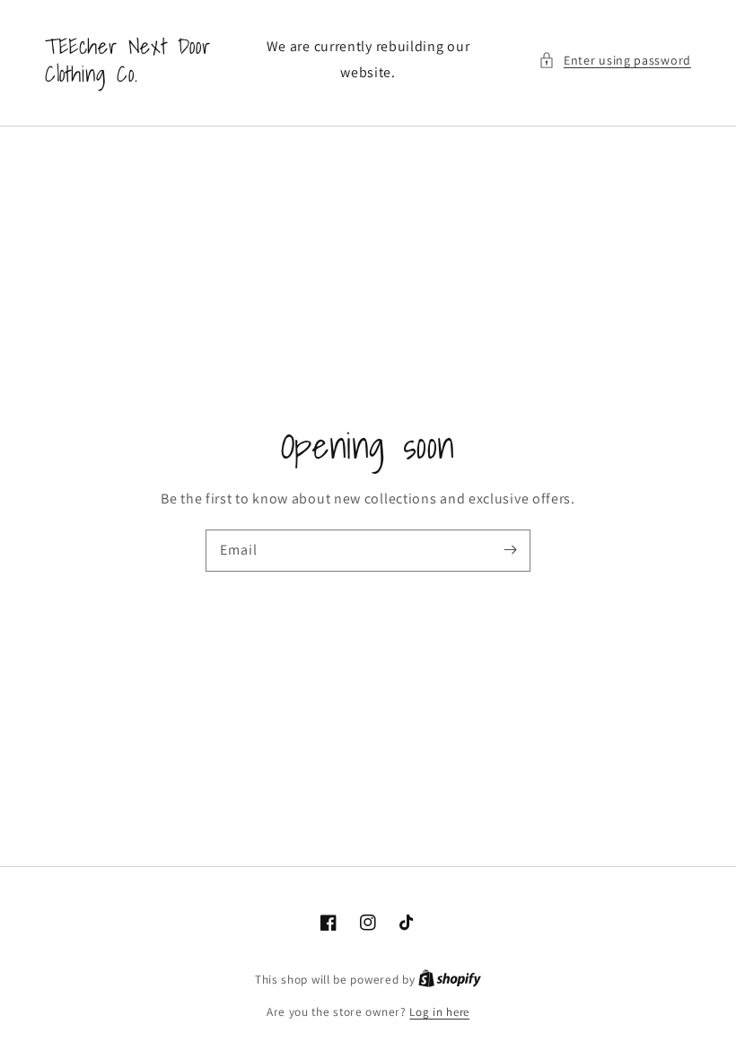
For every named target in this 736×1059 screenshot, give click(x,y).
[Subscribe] (510, 550)
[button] (615, 60)
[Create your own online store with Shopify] (449, 979)
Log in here (439, 1012)
